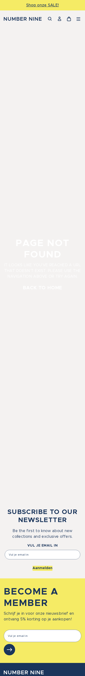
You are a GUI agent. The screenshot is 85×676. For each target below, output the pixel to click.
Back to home (42, 288)
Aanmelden (42, 568)
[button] (78, 19)
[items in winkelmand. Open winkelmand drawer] (69, 19)
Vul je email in (42, 545)
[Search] (50, 19)
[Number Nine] (23, 19)
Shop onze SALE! (42, 5)
